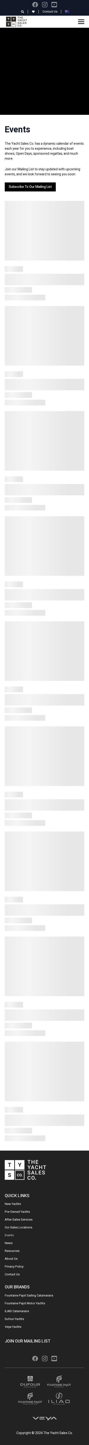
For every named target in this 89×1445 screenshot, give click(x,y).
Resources (12, 1251)
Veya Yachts (13, 1326)
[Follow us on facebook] (35, 5)
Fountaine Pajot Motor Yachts (25, 1303)
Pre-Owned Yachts (17, 1211)
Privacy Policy (14, 1266)
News (9, 1243)
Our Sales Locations (18, 1227)
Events (9, 1235)
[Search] (22, 12)
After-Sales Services (19, 1219)
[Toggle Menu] (81, 22)
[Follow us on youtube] (54, 5)
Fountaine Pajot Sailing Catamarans (29, 1295)
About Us (11, 1258)
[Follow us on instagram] (44, 5)
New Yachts (13, 1204)
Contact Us (49, 11)
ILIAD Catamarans (17, 1311)
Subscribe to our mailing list (30, 186)
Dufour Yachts (14, 1319)
